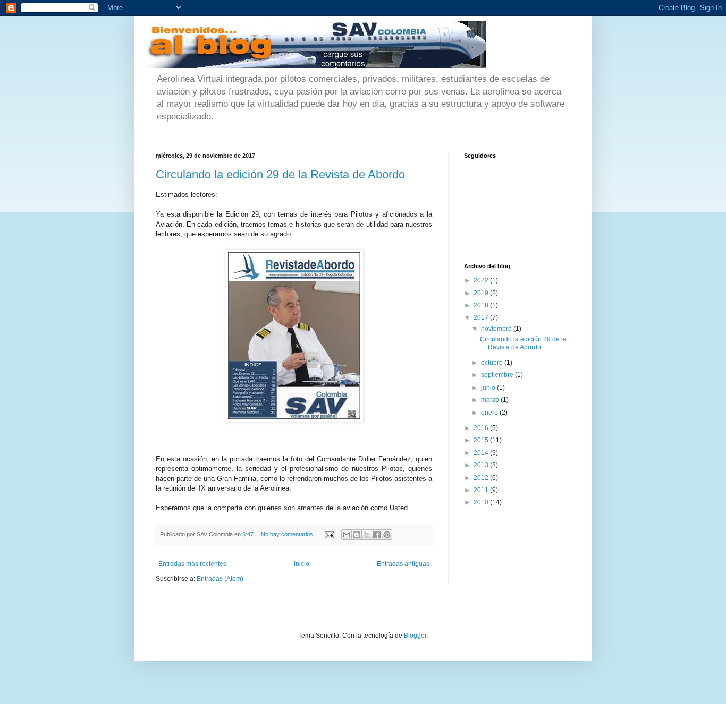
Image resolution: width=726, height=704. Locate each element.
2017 (482, 317)
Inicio (301, 564)
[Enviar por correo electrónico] (346, 534)
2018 (482, 305)
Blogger (415, 635)
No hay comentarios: (288, 534)
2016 (482, 428)
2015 (482, 440)
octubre (492, 362)
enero (490, 412)
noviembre (497, 328)
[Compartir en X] (366, 534)
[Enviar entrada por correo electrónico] (329, 534)
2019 (482, 293)
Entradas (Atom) (220, 578)
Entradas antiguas (403, 564)
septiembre (498, 375)
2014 (482, 453)
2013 (482, 465)
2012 (482, 478)
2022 (482, 280)
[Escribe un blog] (356, 534)
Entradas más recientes (192, 564)
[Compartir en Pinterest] (387, 534)
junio (489, 387)
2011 (482, 490)
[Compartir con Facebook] (377, 534)
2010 (482, 502)
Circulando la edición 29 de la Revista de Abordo (280, 174)
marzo (491, 399)
